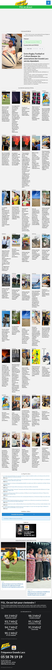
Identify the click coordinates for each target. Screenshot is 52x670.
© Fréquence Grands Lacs (6, 667)
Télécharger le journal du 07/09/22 (32, 42)
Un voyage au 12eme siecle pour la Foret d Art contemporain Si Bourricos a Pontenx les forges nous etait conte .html (26, 497)
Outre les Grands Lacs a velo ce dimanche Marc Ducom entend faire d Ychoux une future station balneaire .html (26, 503)
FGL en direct (25, 7)
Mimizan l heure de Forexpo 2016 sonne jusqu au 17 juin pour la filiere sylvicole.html (20, 486)
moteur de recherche (17, 518)
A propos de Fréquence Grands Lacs (9, 638)
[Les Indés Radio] (26, 530)
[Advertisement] (26, 19)
